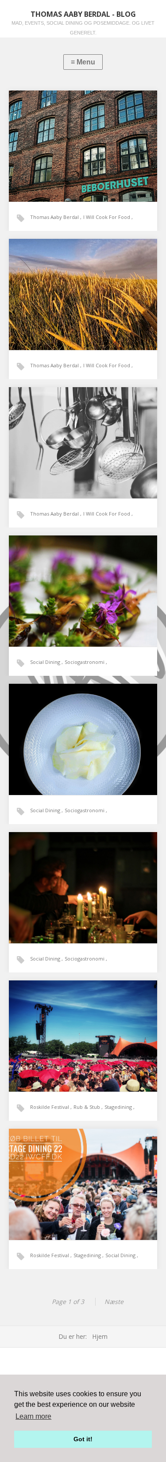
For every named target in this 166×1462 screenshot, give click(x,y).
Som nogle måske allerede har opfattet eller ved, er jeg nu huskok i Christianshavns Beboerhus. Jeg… (81, 149)
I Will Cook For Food (107, 217)
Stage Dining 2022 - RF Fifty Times (78, 1023)
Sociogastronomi (85, 662)
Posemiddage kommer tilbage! (75, 578)
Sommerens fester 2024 (69, 281)
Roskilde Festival (50, 1107)
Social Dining (46, 662)
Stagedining (118, 1107)
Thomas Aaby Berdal (55, 217)
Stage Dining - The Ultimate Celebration (83, 1171)
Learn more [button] (33, 1416)
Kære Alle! (58, 726)
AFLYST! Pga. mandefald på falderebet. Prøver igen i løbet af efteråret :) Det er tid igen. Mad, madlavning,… (83, 896)
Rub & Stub (87, 1107)
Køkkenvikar (60, 429)
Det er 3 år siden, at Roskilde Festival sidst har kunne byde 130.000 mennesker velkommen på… (83, 1187)
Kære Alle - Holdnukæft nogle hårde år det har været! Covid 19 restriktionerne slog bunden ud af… (83, 742)
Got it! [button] (83, 1439)
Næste (114, 1301)
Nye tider (57, 133)
